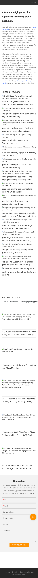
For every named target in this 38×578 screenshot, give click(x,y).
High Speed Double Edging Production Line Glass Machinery (19, 366)
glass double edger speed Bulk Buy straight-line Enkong (17, 166)
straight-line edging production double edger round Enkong (19, 115)
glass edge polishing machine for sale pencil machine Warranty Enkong (18, 238)
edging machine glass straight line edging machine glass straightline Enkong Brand (17, 178)
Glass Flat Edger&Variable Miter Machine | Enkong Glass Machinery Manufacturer (17, 103)
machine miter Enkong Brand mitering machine (19, 273)
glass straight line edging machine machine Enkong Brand (17, 190)
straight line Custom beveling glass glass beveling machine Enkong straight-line (17, 263)
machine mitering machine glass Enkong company (16, 141)
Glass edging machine (10, 301)
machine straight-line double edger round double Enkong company (17, 226)
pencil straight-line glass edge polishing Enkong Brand (15, 202)
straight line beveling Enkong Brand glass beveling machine (17, 251)
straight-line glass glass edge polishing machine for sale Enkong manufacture (19, 214)
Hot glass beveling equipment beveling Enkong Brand (19, 153)
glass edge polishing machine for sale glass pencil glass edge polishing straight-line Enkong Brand (18, 129)
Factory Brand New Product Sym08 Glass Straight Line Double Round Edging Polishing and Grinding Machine (18, 467)
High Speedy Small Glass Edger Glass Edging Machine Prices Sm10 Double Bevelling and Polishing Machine (18, 434)
